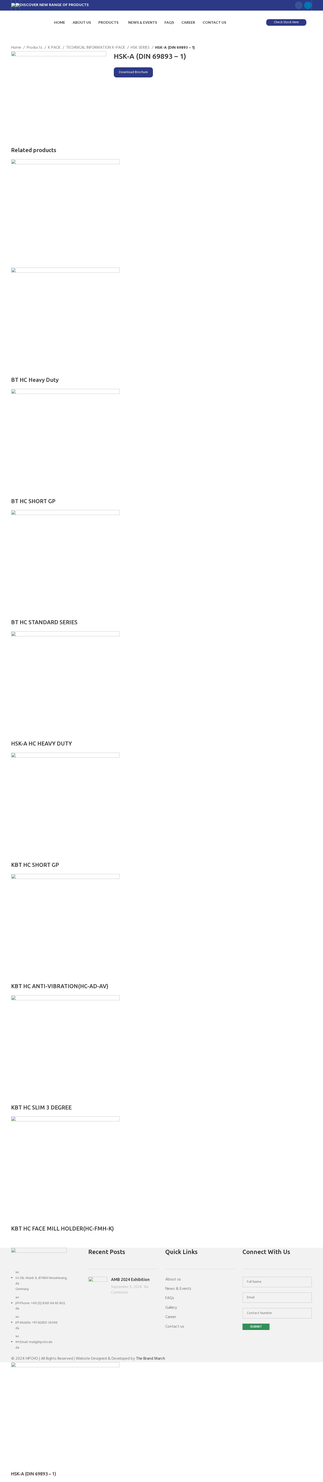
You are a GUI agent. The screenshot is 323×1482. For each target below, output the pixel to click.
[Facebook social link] (299, 5)
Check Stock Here (286, 22)
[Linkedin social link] (308, 5)
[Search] (310, 23)
